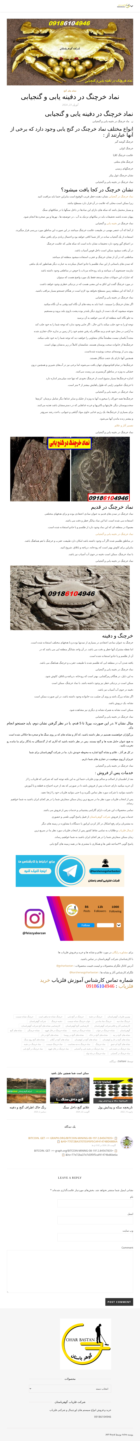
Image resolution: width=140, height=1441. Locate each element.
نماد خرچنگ (100, 1044)
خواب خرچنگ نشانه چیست (78, 1021)
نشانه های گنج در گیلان (59, 1039)
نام (131, 1196)
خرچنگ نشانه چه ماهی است (50, 1016)
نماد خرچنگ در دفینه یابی (119, 1048)
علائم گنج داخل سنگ (76, 1107)
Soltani (122, 1061)
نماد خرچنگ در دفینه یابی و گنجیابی (114, 534)
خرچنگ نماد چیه (123, 1021)
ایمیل (130, 1213)
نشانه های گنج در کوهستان (86, 1039)
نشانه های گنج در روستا (74, 1035)
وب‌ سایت (128, 1230)
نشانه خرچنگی (33, 1030)
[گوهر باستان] (124, 6)
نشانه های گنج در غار (50, 1035)
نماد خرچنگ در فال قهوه (58, 1048)
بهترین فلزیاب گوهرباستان (119, 1016)
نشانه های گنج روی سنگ (34, 1039)
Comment (127, 1247)
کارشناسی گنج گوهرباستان (77, 1025)
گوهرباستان (125, 1030)
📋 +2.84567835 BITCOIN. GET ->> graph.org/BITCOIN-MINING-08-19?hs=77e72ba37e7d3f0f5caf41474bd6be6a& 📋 (72, 1139)
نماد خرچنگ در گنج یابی (33, 1048)
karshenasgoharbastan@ (83, 972)
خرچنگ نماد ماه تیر (103, 1021)
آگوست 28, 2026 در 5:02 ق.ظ (104, 1145)
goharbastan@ (64, 965)
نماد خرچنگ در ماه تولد (95, 1053)
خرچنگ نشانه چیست (24, 1016)
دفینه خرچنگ (56, 1021)
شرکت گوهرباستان (100, 816)
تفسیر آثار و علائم (124, 425)
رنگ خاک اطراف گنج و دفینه (28, 1107)
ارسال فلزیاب (125, 830)
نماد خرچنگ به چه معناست (79, 1044)
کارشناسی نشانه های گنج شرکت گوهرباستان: (40, 1025)
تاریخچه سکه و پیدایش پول (115, 1107)
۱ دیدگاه (113, 1061)
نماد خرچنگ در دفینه (32, 1044)
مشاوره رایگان (120, 952)
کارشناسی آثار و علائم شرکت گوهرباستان (112, 1025)
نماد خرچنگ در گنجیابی (121, 196)
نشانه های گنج (70, 90)
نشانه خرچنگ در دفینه (81, 1030)
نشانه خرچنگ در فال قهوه (56, 1030)
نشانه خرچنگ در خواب (105, 1030)
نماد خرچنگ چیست (54, 1044)
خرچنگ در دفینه (95, 1016)
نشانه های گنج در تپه (121, 1035)
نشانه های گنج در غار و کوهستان (116, 1039)
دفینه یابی (111, 223)
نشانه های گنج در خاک (98, 1035)
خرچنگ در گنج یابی (76, 1016)
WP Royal (110, 1434)
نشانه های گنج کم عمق (120, 1044)
